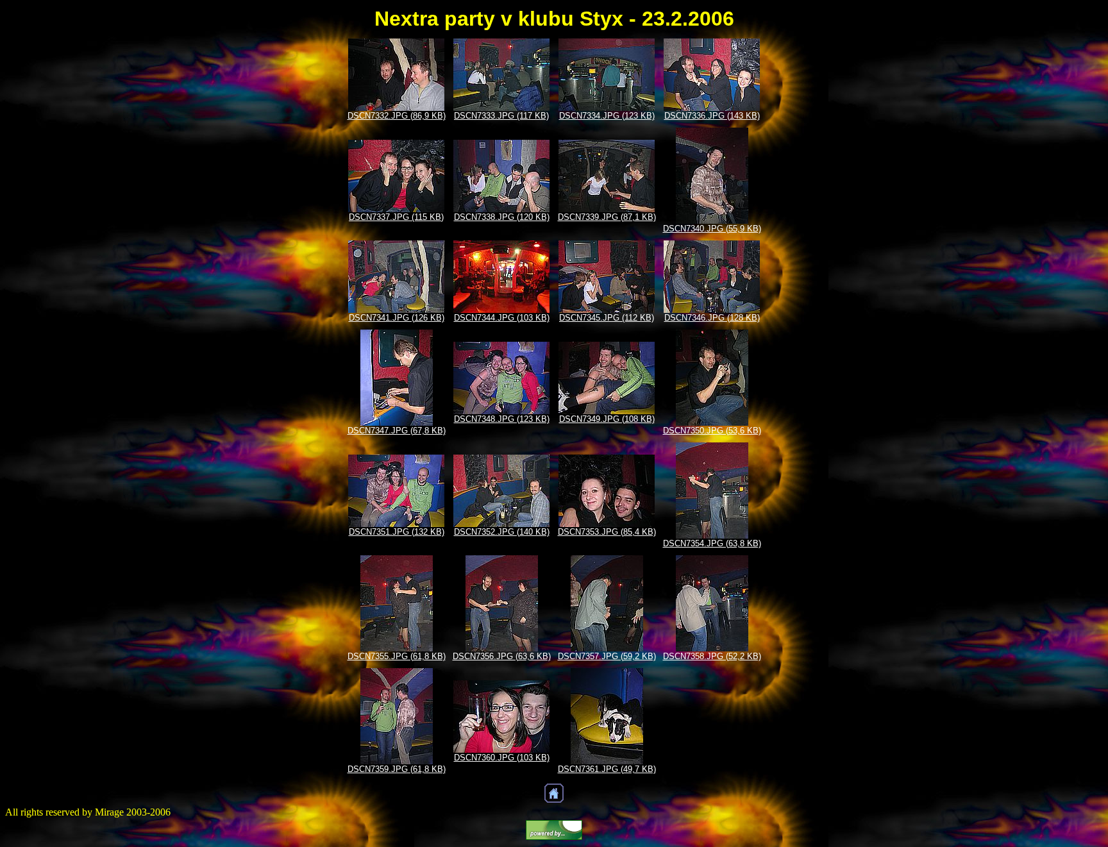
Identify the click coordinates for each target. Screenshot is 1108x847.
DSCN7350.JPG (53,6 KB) (712, 430)
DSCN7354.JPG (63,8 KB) (712, 543)
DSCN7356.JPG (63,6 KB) (502, 656)
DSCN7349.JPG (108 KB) (607, 419)
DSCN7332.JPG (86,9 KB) (397, 116)
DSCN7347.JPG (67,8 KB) (397, 430)
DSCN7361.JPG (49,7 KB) (607, 769)
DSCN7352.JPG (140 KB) (502, 532)
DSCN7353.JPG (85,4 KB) (607, 532)
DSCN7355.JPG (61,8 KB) (397, 656)
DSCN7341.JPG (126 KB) (396, 318)
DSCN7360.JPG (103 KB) (502, 757)
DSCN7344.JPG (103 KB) (502, 318)
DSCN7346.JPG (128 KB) (712, 318)
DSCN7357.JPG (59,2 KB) (607, 656)
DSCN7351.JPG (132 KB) (396, 532)
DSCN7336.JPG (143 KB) (712, 116)
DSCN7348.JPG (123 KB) (502, 419)
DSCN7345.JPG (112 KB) (606, 318)
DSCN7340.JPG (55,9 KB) (712, 228)
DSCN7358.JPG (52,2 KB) (712, 656)
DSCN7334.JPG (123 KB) (607, 116)
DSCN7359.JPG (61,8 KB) (397, 769)
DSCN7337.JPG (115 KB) (396, 217)
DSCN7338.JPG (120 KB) (502, 217)
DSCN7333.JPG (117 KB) (501, 116)
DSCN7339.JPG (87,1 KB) (607, 217)
